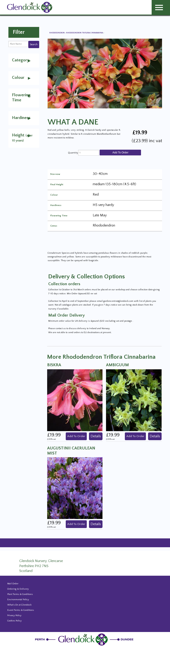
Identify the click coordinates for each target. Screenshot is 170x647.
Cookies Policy (14, 620)
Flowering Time (58, 216)
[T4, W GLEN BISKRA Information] (74, 400)
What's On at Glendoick (19, 605)
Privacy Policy (14, 615)
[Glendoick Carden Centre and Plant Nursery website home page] (29, 7)
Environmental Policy (18, 599)
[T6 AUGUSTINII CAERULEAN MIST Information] (74, 488)
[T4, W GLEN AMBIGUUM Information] (133, 400)
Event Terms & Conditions (20, 610)
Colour (54, 195)
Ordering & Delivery (18, 589)
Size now (55, 174)
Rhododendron (57, 33)
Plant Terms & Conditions (20, 594)
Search (34, 44)
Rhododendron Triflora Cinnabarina (84, 33)
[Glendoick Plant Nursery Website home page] (85, 639)
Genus (53, 226)
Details (96, 436)
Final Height (56, 184)
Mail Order (12, 583)
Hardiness (55, 205)
